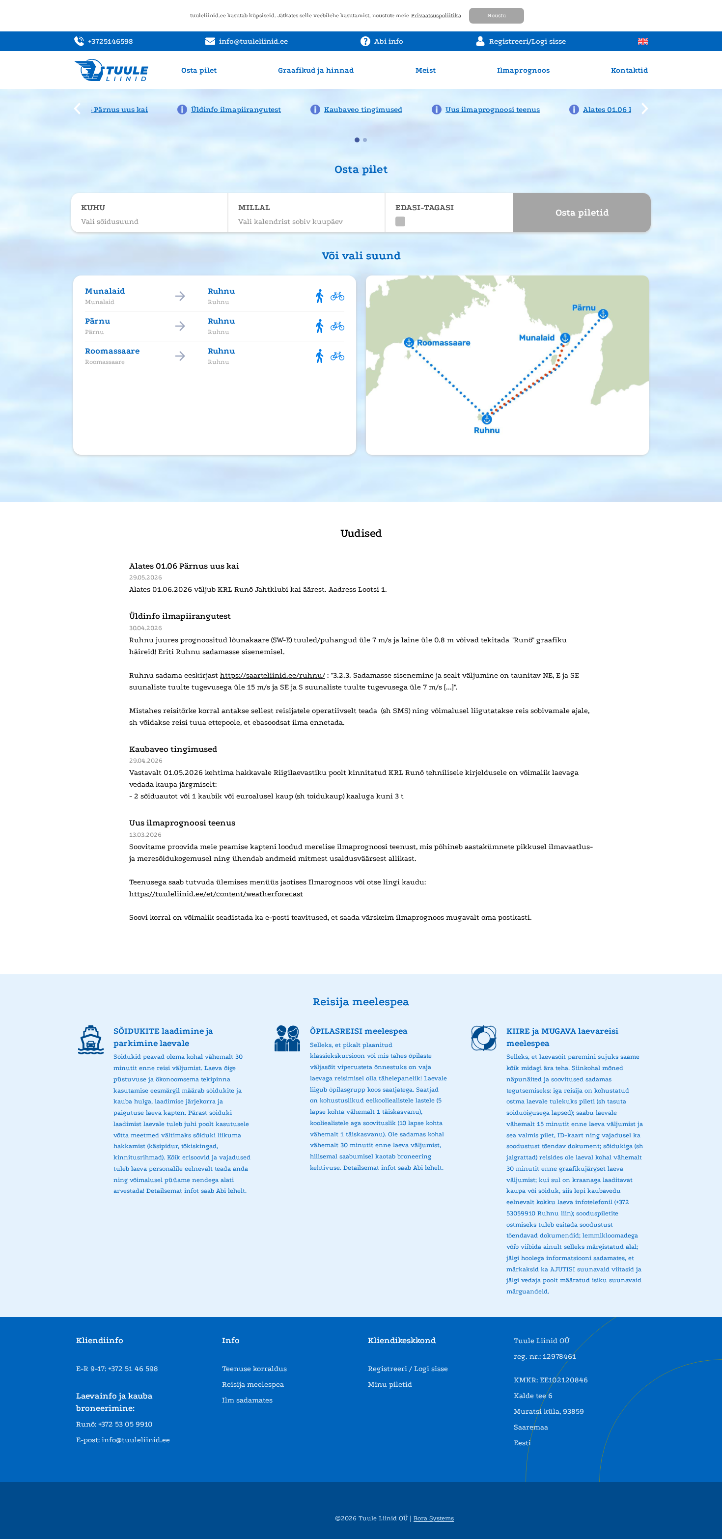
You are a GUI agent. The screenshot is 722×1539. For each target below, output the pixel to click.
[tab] (357, 139)
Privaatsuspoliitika (436, 15)
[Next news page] (645, 108)
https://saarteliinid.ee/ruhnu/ (272, 675)
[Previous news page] (77, 108)
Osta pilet (199, 70)
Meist (426, 70)
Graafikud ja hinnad (316, 70)
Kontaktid (629, 70)
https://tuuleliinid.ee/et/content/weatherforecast (216, 893)
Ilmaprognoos (523, 70)
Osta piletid (582, 212)
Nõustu (496, 15)
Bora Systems (434, 1518)
